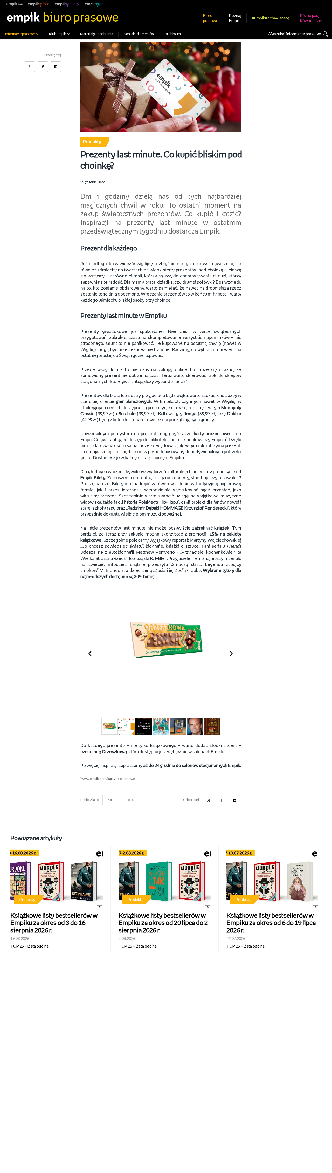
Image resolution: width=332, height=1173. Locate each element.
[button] (93, 652)
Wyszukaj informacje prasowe (294, 34)
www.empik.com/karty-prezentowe (108, 779)
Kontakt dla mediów (139, 34)
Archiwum (172, 34)
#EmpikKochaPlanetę (270, 18)
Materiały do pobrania (96, 34)
